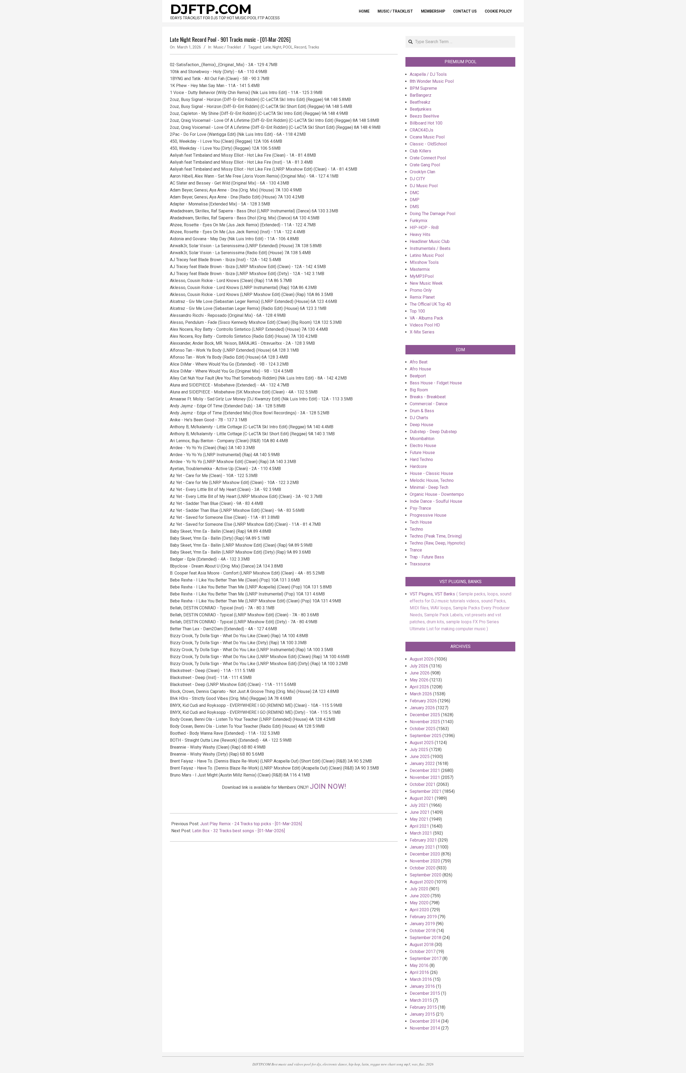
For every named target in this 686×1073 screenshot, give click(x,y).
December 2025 (425, 714)
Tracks (313, 47)
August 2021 (422, 798)
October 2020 (422, 868)
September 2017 (425, 958)
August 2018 (422, 944)
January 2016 (422, 986)
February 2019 (423, 916)
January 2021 (422, 847)
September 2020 (425, 874)
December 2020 (425, 854)
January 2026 (422, 707)
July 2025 (419, 749)
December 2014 (425, 1021)
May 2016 (419, 965)
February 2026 (423, 700)
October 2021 (422, 784)
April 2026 (419, 686)
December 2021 (425, 770)
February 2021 (423, 840)
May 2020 (419, 902)
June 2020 (420, 895)
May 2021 (419, 819)
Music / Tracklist (227, 47)
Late (267, 47)
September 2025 (425, 735)
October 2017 (422, 951)
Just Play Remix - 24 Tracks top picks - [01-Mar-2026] (251, 823)
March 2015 (421, 1000)
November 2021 (425, 777)
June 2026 (420, 673)
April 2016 (419, 972)
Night (277, 47)
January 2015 (422, 1014)
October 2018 (422, 930)
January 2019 (422, 923)
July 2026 (419, 666)
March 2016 (421, 979)
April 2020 (419, 909)
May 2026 (419, 679)
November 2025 (425, 721)
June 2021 (420, 812)
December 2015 (425, 993)
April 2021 (419, 826)
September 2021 (425, 791)
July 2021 (419, 805)
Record (300, 47)
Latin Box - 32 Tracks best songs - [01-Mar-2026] (238, 830)
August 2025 (422, 742)
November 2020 (425, 861)
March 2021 (421, 833)
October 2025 (422, 728)
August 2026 (422, 659)
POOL (288, 47)
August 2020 (422, 881)
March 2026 (421, 693)
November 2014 (425, 1028)
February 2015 (423, 1007)
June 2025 (420, 756)
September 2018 (425, 937)
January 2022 (422, 763)
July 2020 (419, 888)
